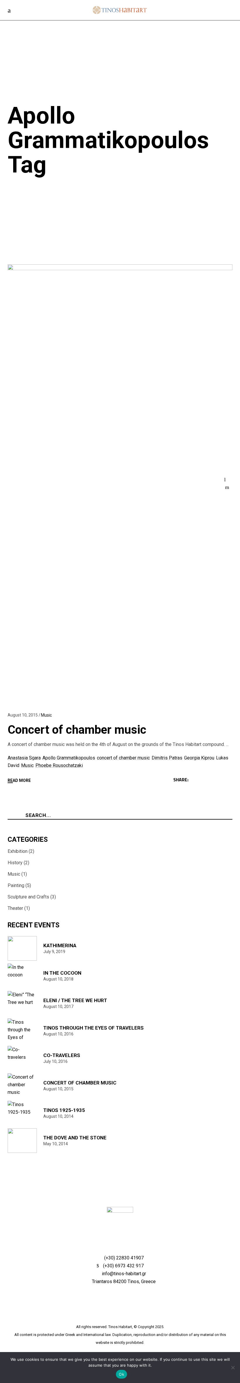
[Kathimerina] (23, 948)
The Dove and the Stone (75, 1138)
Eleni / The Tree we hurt (75, 1000)
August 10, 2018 (58, 979)
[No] (233, 1367)
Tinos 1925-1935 (64, 1110)
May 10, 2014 (55, 1143)
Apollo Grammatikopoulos (68, 758)
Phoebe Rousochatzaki (59, 765)
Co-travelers (61, 1055)
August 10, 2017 (58, 1006)
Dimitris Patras (167, 758)
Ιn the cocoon (62, 973)
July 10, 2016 (55, 1061)
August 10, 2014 (58, 1116)
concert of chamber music (123, 758)
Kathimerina (59, 945)
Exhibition (18, 851)
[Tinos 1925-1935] (23, 1113)
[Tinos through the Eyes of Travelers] (23, 1030)
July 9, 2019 (54, 951)
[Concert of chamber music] (23, 1085)
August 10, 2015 (23, 715)
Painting (16, 885)
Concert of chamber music (77, 730)
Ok (121, 1374)
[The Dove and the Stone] (23, 1140)
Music (46, 715)
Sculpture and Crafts (28, 897)
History (15, 862)
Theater (15, 908)
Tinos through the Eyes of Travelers (93, 1028)
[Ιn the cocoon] (23, 976)
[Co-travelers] (23, 1058)
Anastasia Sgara (24, 758)
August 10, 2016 (58, 1034)
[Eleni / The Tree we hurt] (23, 1003)
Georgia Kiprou (199, 758)
